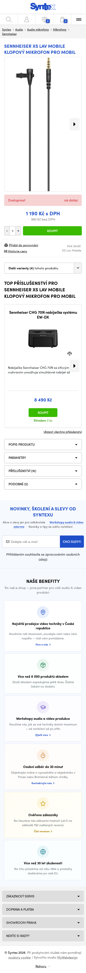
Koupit (52, 230)
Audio (19, 29)
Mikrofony (59, 29)
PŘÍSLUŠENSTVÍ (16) (22, 470)
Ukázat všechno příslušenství (63, 432)
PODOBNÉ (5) (18, 484)
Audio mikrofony (38, 29)
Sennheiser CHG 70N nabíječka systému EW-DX (43, 315)
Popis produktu (22, 444)
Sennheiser (9, 34)
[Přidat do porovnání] (69, 353)
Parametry (17, 457)
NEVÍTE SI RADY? (17, 935)
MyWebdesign (67, 957)
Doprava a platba (20, 909)
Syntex (6, 29)
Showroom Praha (21, 922)
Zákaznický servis (20, 896)
